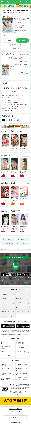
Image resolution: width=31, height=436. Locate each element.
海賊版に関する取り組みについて (6, 378)
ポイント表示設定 (21, 352)
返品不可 (15, 32)
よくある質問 (20, 347)
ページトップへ (15, 417)
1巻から (21, 61)
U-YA (21, 95)
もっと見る (25, 155)
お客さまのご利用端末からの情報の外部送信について (21, 379)
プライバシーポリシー (6, 369)
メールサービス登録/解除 (6, 347)
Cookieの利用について (21, 373)
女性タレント (11, 100)
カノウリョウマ (17, 19)
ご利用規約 (4, 365)
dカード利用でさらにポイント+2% (20, 30)
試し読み (8, 35)
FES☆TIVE (16, 18)
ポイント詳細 (18, 27)
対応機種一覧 (20, 343)
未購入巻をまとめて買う (16, 58)
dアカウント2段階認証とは (6, 373)
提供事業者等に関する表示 (21, 364)
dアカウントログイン (6, 356)
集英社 (8, 97)
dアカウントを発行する (15, 409)
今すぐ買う (24, 40)
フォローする (28, 19)
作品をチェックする (16, 44)
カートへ (9, 40)
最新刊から (26, 61)
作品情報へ (15, 48)
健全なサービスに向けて (21, 369)
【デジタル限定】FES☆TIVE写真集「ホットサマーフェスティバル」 (19, 66)
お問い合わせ (4, 352)
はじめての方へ (7, 343)
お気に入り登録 (25, 54)
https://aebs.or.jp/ (15, 394)
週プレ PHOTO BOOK (13, 102)
